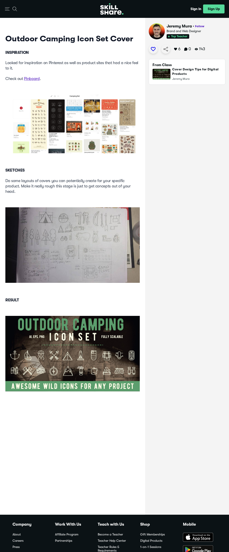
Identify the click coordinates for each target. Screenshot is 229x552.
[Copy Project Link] (165, 49)
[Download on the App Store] (199, 538)
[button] (7, 9)
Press (16, 547)
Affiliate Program (66, 534)
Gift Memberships (152, 534)
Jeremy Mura (179, 26)
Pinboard (32, 78)
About (17, 534)
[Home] (111, 9)
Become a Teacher (110, 534)
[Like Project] (153, 49)
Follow (199, 26)
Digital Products (151, 540)
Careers (18, 540)
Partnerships (63, 540)
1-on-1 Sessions (150, 547)
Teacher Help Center (112, 540)
